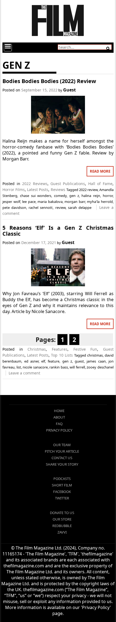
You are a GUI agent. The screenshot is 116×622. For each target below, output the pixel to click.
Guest (69, 90)
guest (79, 361)
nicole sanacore (35, 367)
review (60, 207)
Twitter (62, 498)
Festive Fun (85, 349)
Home (59, 410)
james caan (96, 361)
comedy (60, 195)
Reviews (58, 189)
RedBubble (62, 525)
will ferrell (77, 367)
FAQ (59, 423)
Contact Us (62, 457)
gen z (74, 195)
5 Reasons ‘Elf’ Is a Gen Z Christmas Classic (57, 230)
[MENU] (8, 47)
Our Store (62, 519)
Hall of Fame (100, 183)
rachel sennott (41, 207)
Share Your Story (62, 464)
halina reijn (90, 195)
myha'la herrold (100, 201)
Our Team (62, 444)
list (18, 367)
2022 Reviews (34, 183)
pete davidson (14, 207)
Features (59, 349)
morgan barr (74, 201)
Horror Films (13, 189)
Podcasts (62, 478)
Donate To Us (62, 512)
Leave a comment (24, 373)
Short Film (62, 485)
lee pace (29, 201)
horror (108, 195)
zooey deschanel (100, 367)
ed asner (31, 361)
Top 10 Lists (62, 355)
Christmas (37, 349)
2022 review (88, 189)
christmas (95, 355)
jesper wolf (11, 201)
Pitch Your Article (62, 451)
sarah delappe (79, 207)
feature (53, 361)
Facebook (62, 491)
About (59, 417)
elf (43, 361)
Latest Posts (37, 189)
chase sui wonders (35, 195)
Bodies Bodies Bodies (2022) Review (49, 81)
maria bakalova (50, 201)
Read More (100, 171)
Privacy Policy (59, 430)
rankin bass (58, 367)
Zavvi (62, 532)
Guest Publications (67, 183)
